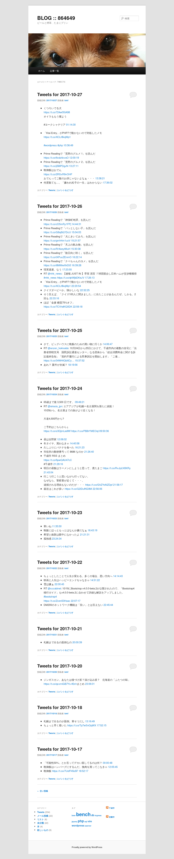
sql (85, 821)
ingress (98, 815)
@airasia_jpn (55, 406)
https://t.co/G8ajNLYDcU (57, 232)
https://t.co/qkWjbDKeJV (70, 277)
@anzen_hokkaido (58, 348)
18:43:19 (92, 530)
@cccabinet (54, 588)
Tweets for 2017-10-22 (59, 562)
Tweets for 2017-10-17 (59, 749)
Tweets (51, 190)
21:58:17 (118, 484)
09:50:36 (104, 431)
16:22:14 (77, 257)
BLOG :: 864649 (56, 17)
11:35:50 (57, 526)
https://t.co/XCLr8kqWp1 (57, 137)
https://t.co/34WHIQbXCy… (59, 360)
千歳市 (112, 808)
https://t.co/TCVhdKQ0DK (58, 306)
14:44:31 (76, 224)
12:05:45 (113, 767)
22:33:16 (54, 298)
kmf (66, 100)
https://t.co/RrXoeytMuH (57, 248)
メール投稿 (42, 815)
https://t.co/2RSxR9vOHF (58, 174)
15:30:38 (76, 248)
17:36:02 (107, 182)
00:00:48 (107, 762)
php (81, 820)
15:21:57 (76, 240)
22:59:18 (77, 306)
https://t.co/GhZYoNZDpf (98, 484)
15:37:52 (79, 360)
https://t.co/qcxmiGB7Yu (57, 683)
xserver (88, 825)
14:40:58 (74, 443)
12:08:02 (62, 439)
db (92, 815)
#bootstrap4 (50, 596)
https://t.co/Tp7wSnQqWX (81, 725)
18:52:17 (83, 771)
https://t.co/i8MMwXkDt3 (57, 265)
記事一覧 (54, 70)
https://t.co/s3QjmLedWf (57, 431)
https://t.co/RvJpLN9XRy (117, 468)
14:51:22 (95, 580)
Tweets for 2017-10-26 (59, 206)
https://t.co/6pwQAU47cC (58, 460)
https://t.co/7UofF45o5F (65, 771)
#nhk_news (50, 277)
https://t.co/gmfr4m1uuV (57, 240)
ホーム (41, 70)
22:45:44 (108, 605)
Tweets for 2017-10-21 (59, 628)
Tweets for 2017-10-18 (59, 707)
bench (83, 814)
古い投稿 (42, 790)
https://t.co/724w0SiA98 (57, 112)
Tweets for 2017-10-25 (59, 330)
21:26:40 (89, 451)
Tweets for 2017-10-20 (59, 666)
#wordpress (50, 145)
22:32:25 (85, 290)
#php (60, 145)
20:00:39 (77, 642)
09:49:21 (79, 402)
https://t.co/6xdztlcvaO (56, 157)
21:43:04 (48, 472)
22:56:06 (97, 488)
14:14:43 (118, 576)
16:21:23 (79, 447)
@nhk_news (55, 273)
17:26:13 (89, 277)
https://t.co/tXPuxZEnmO (58, 257)
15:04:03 (76, 232)
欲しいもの (42, 830)
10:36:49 (68, 145)
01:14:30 (71, 124)
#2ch (74, 683)
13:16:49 (90, 721)
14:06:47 (107, 344)
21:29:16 (58, 464)
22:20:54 (76, 286)
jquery (74, 821)
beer (74, 815)
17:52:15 (101, 725)
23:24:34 (57, 538)
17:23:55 (67, 269)
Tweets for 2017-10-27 (59, 94)
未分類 (40, 822)
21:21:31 (85, 534)
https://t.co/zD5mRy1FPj (57, 224)
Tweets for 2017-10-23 (59, 512)
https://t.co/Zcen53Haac (57, 600)
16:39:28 (76, 265)
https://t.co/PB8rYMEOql (85, 431)
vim (90, 821)
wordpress (78, 825)
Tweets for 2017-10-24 (59, 388)
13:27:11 (74, 166)
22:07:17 (75, 600)
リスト (40, 819)
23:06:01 (90, 683)
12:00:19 (74, 157)
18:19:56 (72, 364)
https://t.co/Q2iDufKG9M (78, 488)
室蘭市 (112, 817)
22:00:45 (59, 584)
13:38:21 (100, 178)
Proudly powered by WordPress (87, 847)
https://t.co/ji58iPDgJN (56, 166)
